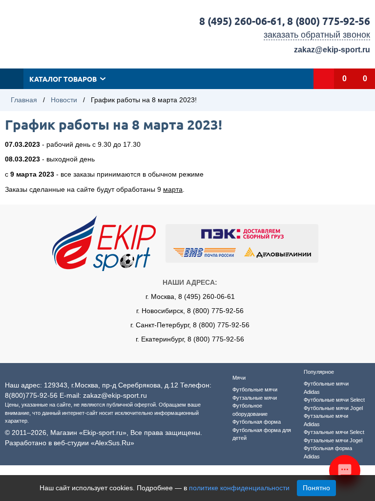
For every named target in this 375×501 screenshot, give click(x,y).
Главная (24, 100)
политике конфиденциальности (239, 488)
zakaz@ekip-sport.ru (332, 50)
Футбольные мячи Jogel (333, 408)
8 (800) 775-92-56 (328, 20)
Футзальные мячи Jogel (333, 440)
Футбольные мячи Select (334, 400)
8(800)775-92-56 (31, 395)
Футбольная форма (256, 422)
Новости (64, 100)
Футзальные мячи (254, 398)
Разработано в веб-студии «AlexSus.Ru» (69, 443)
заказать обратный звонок (317, 35)
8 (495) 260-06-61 (240, 20)
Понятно (316, 488)
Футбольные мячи (254, 389)
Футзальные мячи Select (334, 432)
